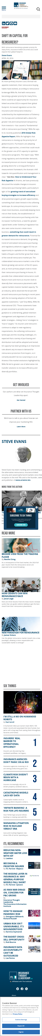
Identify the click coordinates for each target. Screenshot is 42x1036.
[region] (21, 1016)
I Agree (21, 1032)
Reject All (21, 1026)
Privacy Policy (17, 1014)
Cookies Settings (21, 1020)
